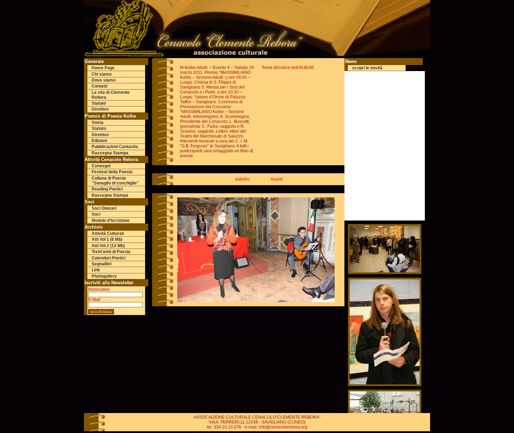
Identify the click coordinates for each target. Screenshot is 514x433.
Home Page (103, 67)
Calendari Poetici (109, 258)
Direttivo (100, 109)
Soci (96, 214)
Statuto (99, 103)
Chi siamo (102, 74)
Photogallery (104, 276)
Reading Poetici (107, 189)
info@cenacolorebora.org (283, 427)
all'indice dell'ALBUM (293, 67)
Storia (97, 122)
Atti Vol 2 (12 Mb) (108, 245)
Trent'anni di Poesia (111, 251)
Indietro (242, 179)
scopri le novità (367, 67)
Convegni (101, 165)
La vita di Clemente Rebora (111, 95)
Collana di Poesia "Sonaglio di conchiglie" (115, 181)
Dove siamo (103, 80)
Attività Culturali (108, 233)
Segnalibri (102, 263)
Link (96, 269)
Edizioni (99, 140)
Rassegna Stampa (110, 153)
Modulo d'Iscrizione (111, 220)
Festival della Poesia (112, 171)
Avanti (277, 179)
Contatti (99, 86)
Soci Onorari (104, 208)
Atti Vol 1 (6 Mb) (107, 239)
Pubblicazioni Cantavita (115, 146)
